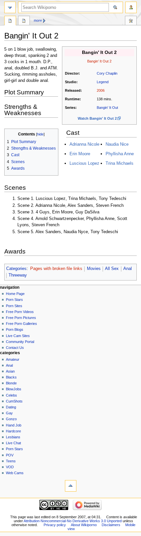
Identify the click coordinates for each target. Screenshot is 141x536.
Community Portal (20, 342)
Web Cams (15, 473)
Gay (9, 413)
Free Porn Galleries (21, 324)
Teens (11, 461)
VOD (10, 467)
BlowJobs (13, 389)
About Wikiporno (84, 525)
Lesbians (13, 437)
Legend (103, 82)
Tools (130, 21)
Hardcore (13, 431)
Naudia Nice (117, 144)
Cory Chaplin (107, 73)
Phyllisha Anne (120, 153)
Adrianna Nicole (84, 144)
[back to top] (70, 486)
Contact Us (15, 348)
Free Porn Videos (20, 312)
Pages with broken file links (56, 268)
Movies (94, 268)
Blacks (11, 377)
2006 (101, 90)
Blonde (11, 383)
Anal (127, 268)
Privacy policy (55, 525)
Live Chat (13, 443)
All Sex (112, 268)
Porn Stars (14, 300)
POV (9, 455)
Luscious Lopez (84, 163)
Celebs (11, 395)
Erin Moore (80, 153)
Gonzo (11, 419)
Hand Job (13, 425)
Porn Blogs (14, 329)
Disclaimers (111, 525)
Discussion (24, 21)
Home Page (15, 294)
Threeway (18, 275)
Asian (10, 371)
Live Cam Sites (18, 336)
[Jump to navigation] (10, 7)
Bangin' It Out (107, 108)
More (38, 20)
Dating (11, 407)
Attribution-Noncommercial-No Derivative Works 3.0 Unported (73, 521)
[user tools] (131, 7)
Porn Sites (14, 306)
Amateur (12, 359)
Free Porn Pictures (21, 318)
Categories (16, 268)
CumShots (14, 401)
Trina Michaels (119, 163)
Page (10, 21)
